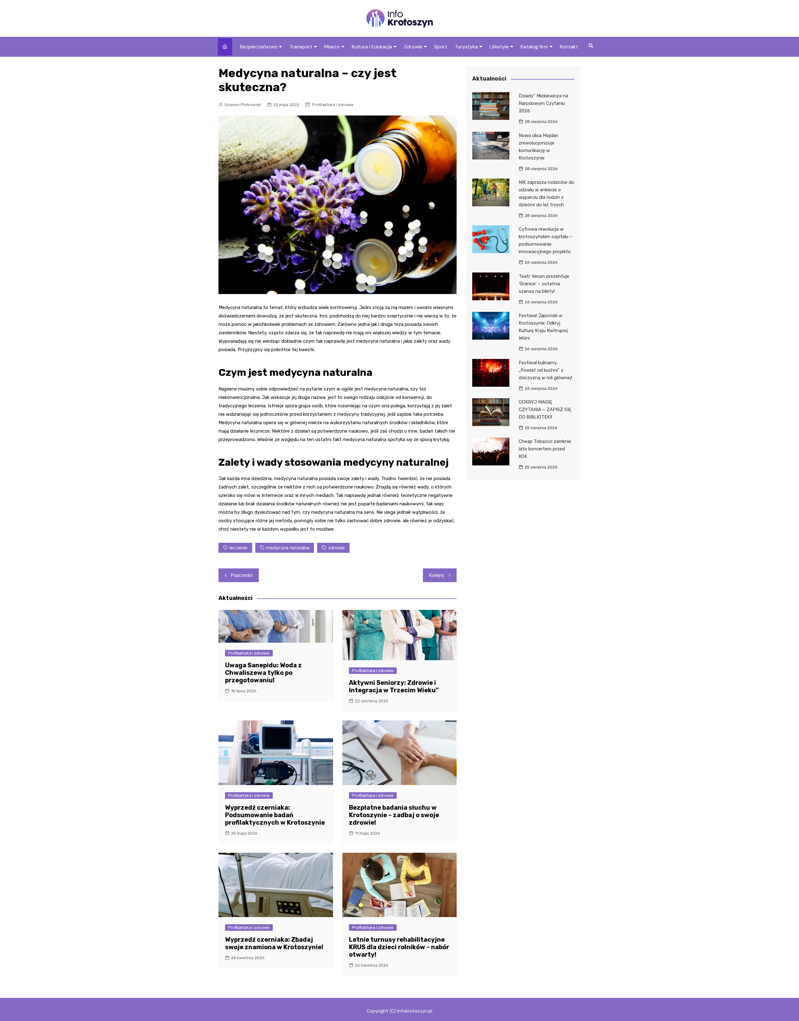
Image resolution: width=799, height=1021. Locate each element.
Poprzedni (241, 575)
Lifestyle (499, 46)
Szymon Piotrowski (242, 104)
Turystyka (466, 46)
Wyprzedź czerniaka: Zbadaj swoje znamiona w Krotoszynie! (274, 943)
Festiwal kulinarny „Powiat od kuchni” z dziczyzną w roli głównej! (545, 370)
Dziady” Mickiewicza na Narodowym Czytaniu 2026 (543, 103)
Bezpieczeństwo (258, 46)
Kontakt (569, 46)
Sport (440, 46)
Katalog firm (534, 46)
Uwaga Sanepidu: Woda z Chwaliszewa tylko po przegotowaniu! (263, 672)
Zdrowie (413, 46)
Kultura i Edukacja (372, 46)
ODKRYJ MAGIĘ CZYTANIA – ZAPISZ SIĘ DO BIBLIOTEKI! (545, 409)
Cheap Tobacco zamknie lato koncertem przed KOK (545, 449)
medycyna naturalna (287, 548)
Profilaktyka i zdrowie (333, 104)
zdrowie (336, 548)
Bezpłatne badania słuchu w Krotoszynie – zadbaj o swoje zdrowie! (394, 815)
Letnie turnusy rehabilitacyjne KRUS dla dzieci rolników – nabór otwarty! (399, 947)
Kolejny (436, 575)
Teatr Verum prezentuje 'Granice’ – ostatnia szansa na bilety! (544, 283)
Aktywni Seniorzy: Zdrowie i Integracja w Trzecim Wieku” (394, 686)
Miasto (332, 46)
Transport (300, 46)
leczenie (238, 548)
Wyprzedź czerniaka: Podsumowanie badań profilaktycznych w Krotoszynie (275, 815)
